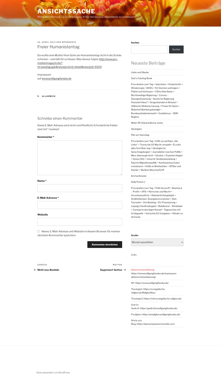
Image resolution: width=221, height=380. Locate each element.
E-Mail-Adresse (48, 197)
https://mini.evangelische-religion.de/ (163, 298)
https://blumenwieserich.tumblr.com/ (156, 324)
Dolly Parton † (138, 181)
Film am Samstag (140, 135)
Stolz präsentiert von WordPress (53, 372)
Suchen (135, 42)
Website (42, 214)
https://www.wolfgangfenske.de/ (152, 283)
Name (41, 180)
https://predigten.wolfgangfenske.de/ (161, 314)
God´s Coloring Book (141, 78)
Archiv (134, 235)
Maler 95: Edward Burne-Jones (147, 122)
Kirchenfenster (139, 176)
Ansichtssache (66, 11)
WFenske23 (69, 42)
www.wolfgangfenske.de (56, 78)
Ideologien (136, 129)
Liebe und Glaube (140, 72)
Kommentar (45, 137)
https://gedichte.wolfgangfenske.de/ (158, 308)
